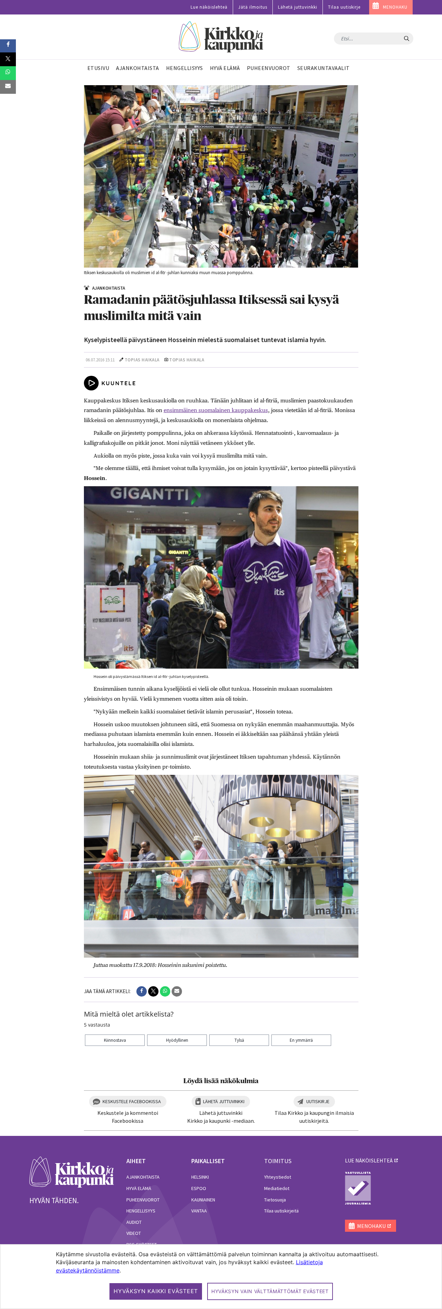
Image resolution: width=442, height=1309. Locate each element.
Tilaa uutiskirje (344, 7)
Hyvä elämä (138, 1188)
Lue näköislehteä (209, 7)
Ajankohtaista (143, 1177)
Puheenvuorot (143, 1200)
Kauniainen (203, 1200)
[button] (141, 991)
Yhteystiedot (277, 1177)
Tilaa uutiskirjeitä (281, 1211)
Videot (133, 1233)
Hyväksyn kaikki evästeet (156, 1291)
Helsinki (200, 1177)
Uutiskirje (317, 1101)
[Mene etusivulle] (71, 1171)
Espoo (198, 1188)
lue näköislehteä (369, 1160)
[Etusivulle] (221, 37)
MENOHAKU (395, 7)
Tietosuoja (275, 1200)
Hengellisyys (140, 1211)
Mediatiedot (276, 1188)
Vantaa (199, 1211)
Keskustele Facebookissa (132, 1101)
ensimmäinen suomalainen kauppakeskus (216, 410)
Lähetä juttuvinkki (297, 7)
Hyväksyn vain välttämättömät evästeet (270, 1291)
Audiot (134, 1222)
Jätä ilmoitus (252, 7)
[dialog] (221, 1276)
